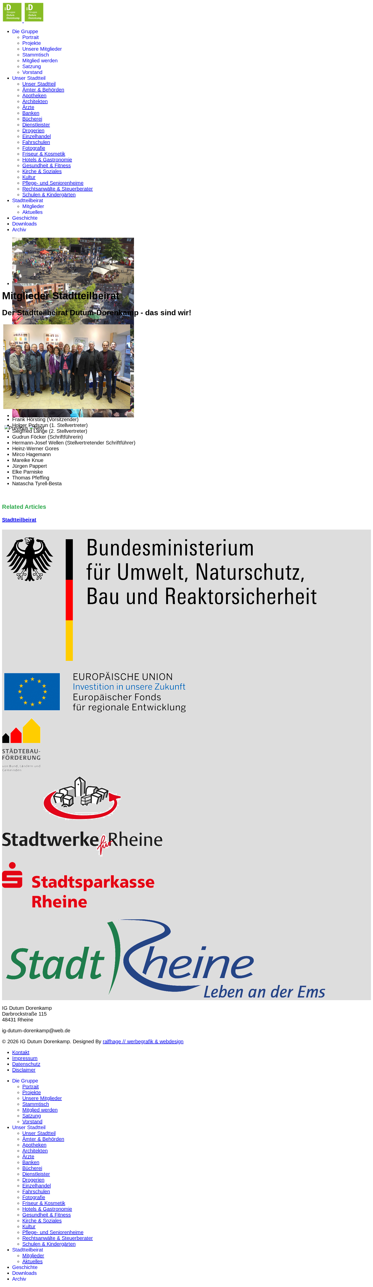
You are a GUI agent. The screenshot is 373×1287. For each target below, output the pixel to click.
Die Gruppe (25, 31)
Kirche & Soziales (42, 171)
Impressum (25, 1058)
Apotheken (34, 95)
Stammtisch (35, 55)
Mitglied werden (40, 60)
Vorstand (32, 72)
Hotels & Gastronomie (47, 159)
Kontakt (20, 1052)
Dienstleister (36, 124)
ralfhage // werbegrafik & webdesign (143, 1041)
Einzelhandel (36, 136)
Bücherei (32, 119)
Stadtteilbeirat (27, 200)
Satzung (31, 66)
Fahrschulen (36, 142)
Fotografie (33, 148)
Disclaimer (24, 1070)
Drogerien (33, 130)
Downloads (24, 224)
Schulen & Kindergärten (49, 194)
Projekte (31, 43)
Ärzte (28, 107)
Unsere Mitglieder (42, 49)
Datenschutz (26, 1064)
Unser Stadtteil (28, 78)
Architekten (35, 101)
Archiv (19, 229)
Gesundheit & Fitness (46, 165)
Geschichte (25, 218)
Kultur (29, 177)
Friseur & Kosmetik (43, 154)
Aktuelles (32, 212)
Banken (30, 113)
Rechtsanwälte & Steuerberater (57, 189)
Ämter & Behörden (43, 89)
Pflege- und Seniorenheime (52, 183)
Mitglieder (33, 206)
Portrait (30, 37)
